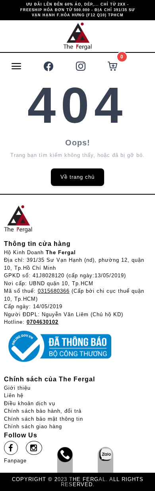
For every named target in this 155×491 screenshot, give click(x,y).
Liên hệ (13, 395)
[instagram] (34, 448)
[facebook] (11, 448)
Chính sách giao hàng (33, 426)
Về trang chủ (77, 177)
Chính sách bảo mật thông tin (43, 419)
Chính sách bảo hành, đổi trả (42, 411)
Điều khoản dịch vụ (29, 403)
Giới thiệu (17, 388)
